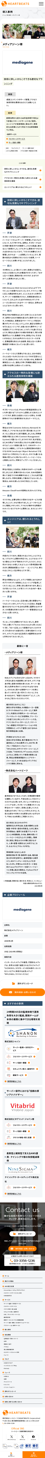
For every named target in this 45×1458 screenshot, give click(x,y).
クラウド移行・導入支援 (10, 1309)
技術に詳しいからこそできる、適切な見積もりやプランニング (20, 170)
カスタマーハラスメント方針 (11, 1352)
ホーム (7, 1276)
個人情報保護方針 (9, 1349)
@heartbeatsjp (12, 1439)
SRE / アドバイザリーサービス (12, 1314)
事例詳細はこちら (14, 1081)
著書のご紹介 (7, 1344)
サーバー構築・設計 (28, 148)
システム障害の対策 (12, 151)
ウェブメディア (15, 148)
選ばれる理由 (9, 1281)
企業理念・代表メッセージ (11, 1338)
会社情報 (8, 1335)
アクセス (6, 1347)
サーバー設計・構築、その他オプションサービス (16, 1322)
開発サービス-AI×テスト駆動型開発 (14, 1320)
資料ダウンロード (25, 983)
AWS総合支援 (9, 1286)
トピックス (7, 1384)
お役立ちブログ (8, 1363)
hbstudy (6, 1368)
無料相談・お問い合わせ (25, 992)
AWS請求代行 (8, 1295)
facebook (33, 1439)
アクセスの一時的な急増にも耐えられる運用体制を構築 (20, 179)
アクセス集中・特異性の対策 (28, 151)
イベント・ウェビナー (9, 1387)
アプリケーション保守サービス (12, 1325)
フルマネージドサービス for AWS (13, 1293)
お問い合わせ (9, 1396)
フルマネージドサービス (17, 139)
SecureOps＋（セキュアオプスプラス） (14, 1290)
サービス (7, 1300)
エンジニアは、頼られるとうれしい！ (18, 187)
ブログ (7, 1359)
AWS (7, 148)
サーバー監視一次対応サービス (12, 1303)
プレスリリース (8, 1382)
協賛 (5, 1379)
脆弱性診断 (7, 1317)
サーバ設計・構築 (15, 142)
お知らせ (6, 1376)
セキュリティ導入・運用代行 (11, 1312)
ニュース (6, 1355)
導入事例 (8, 1330)
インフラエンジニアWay (10, 1365)
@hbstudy (22, 1439)
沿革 (5, 1341)
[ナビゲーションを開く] (41, 4)
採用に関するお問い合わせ (13, 1402)
